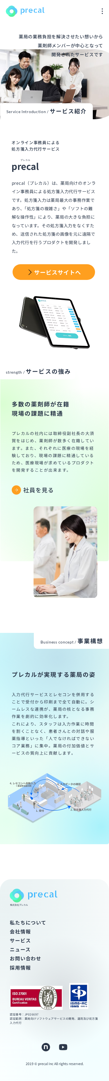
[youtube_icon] (63, 1047)
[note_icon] (46, 1047)
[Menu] (102, 11)
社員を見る (38, 490)
